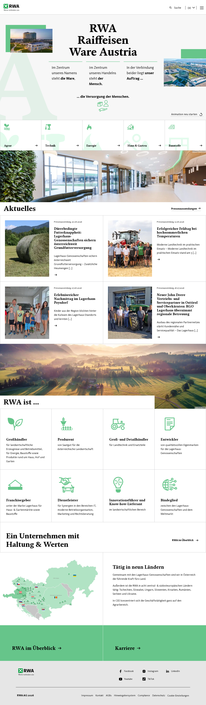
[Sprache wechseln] (193, 7)
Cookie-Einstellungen (178, 695)
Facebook (129, 671)
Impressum (87, 695)
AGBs (109, 695)
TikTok (151, 679)
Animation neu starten (184, 114)
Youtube (128, 679)
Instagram (153, 671)
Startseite (12, 7)
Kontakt (99, 695)
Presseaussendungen (184, 208)
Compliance (144, 695)
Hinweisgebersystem (124, 695)
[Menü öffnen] (201, 7)
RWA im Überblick (103, 537)
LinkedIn (175, 671)
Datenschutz (158, 695)
